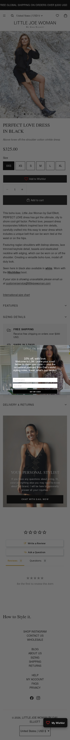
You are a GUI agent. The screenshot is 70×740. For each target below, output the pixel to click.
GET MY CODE (35, 392)
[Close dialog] (68, 347)
